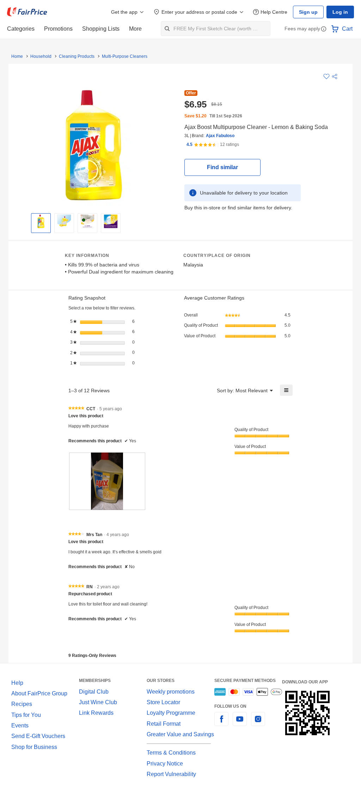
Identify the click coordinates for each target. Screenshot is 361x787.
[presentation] (107, 481)
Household (40, 56)
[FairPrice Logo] (27, 12)
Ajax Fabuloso (218, 136)
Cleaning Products (75, 56)
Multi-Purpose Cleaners (120, 56)
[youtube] (240, 723)
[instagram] (258, 723)
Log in (340, 12)
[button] (323, 29)
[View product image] (40, 221)
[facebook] (221, 723)
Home (17, 56)
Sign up (310, 12)
